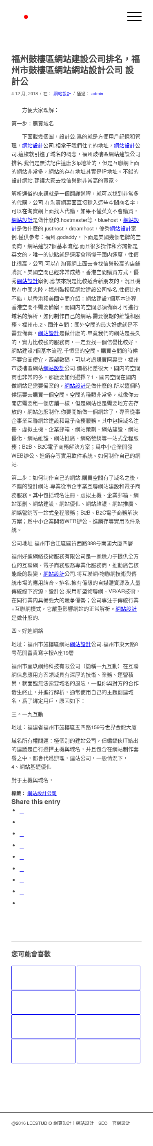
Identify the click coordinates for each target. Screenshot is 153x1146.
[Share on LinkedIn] (22, 857)
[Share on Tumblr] (22, 868)
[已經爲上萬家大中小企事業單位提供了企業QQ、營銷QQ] (108, 1002)
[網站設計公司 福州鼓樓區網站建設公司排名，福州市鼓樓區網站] (108, 1027)
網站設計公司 (42, 793)
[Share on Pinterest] (22, 845)
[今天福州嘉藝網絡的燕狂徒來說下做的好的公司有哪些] (108, 978)
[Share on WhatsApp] (22, 833)
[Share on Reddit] (22, 891)
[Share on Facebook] (22, 810)
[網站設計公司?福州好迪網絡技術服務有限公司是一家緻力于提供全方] (108, 1051)
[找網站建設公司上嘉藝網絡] (43, 1051)
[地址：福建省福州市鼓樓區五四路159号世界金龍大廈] (43, 1027)
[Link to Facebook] (135, 1131)
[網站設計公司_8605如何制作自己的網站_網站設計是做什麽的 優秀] (43, 978)
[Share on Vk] (22, 880)
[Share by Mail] (22, 903)
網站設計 (62, 93)
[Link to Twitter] (123, 1131)
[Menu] (130, 16)
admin (97, 93)
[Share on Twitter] (22, 822)
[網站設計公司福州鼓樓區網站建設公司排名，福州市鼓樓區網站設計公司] (43, 1002)
